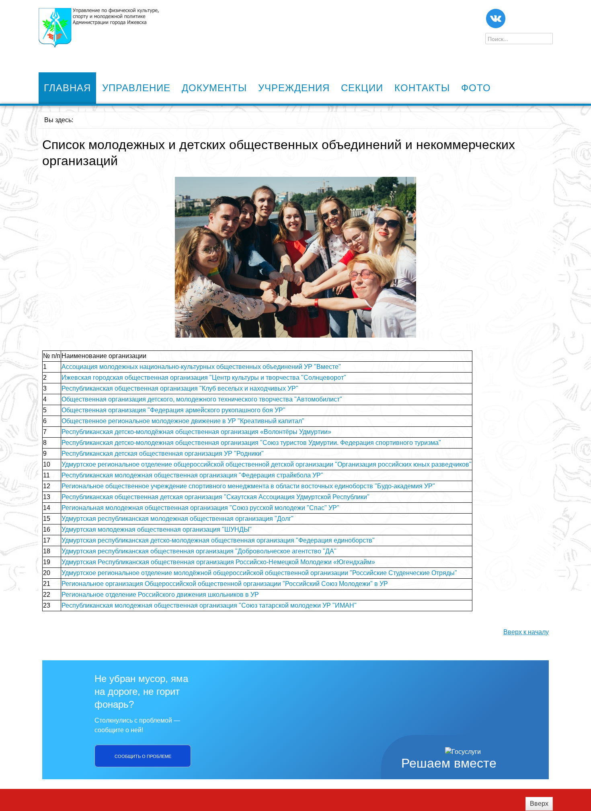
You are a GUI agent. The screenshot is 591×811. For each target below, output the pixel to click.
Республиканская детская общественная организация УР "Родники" (163, 453)
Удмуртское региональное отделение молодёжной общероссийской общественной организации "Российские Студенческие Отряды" (259, 572)
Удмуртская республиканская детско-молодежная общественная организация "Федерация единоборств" (218, 540)
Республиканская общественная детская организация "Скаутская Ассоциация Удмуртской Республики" (215, 497)
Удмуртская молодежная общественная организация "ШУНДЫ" (157, 529)
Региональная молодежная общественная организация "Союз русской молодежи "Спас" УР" (200, 507)
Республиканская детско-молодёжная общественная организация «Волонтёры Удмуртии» (196, 431)
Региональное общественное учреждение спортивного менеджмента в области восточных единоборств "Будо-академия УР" (248, 486)
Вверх (539, 803)
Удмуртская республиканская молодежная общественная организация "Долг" (177, 518)
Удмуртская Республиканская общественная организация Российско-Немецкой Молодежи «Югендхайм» (218, 562)
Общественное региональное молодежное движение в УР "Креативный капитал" (183, 421)
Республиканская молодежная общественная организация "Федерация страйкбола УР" (192, 475)
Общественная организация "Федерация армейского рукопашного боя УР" (173, 410)
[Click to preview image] (295, 256)
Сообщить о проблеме (143, 756)
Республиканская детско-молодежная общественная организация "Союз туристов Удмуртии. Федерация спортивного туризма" (251, 442)
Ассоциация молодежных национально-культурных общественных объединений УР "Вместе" (201, 366)
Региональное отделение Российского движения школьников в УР (160, 594)
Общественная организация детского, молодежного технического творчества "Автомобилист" (202, 399)
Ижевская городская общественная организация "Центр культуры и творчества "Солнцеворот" (204, 377)
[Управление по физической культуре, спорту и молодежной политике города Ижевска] (98, 28)
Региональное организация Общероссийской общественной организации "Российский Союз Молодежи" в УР (225, 583)
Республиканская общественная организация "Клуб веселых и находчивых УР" (180, 388)
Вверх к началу (526, 632)
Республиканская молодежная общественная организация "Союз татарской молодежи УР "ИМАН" (209, 605)
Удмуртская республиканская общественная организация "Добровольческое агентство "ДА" (199, 551)
